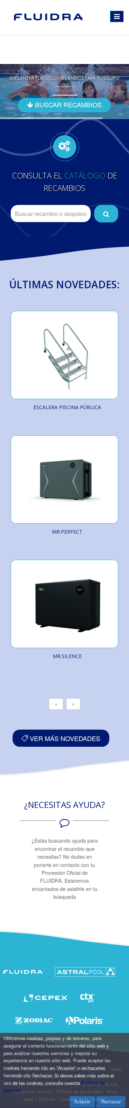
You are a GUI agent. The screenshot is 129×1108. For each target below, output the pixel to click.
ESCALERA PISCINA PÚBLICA (67, 407)
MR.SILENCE (67, 656)
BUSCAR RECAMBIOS (67, 104)
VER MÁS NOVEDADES (64, 738)
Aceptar (82, 1101)
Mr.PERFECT (67, 531)
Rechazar (111, 1101)
